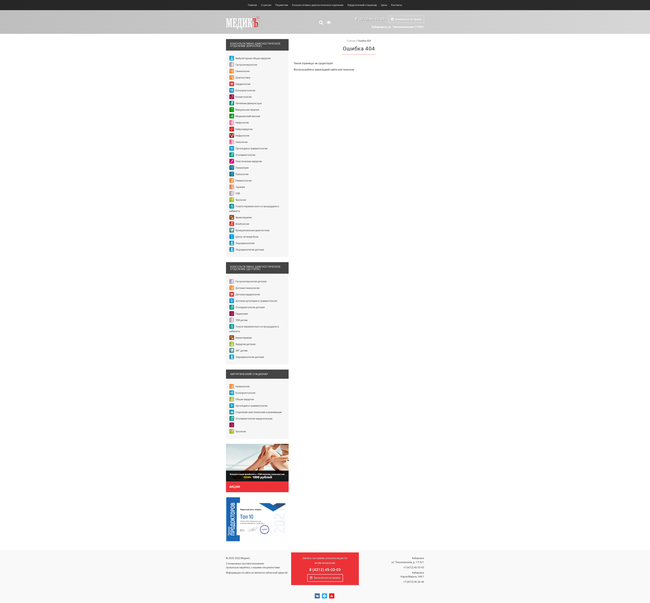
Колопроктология (245, 90)
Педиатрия (241, 313)
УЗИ (237, 193)
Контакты (396, 5)
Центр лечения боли (246, 236)
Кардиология (242, 84)
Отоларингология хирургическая (253, 418)
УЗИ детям (241, 320)
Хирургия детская (245, 344)
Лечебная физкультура (248, 103)
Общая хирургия (244, 399)
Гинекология (242, 71)
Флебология (242, 224)
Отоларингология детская (250, 307)
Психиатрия (242, 167)
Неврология (242, 122)
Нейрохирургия (244, 129)
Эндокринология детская (249, 249)
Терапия (240, 187)
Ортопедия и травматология (251, 148)
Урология (240, 200)
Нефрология (242, 135)
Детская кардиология (247, 294)
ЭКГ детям (241, 350)
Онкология (241, 142)
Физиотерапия (243, 217)
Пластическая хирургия (248, 161)
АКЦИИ (234, 486)
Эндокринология (244, 243)
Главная (252, 5)
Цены (384, 5)
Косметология (243, 97)
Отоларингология (245, 155)
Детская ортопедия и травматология (256, 301)
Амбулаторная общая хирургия (253, 58)
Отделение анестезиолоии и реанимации (258, 412)
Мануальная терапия (247, 109)
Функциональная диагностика (252, 230)
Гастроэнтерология (246, 64)
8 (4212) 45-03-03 (370, 19)
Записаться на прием (407, 19)
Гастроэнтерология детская (251, 281)
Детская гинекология (247, 288)
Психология (241, 174)
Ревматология (243, 180)
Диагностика (242, 77)
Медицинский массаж (247, 116)
